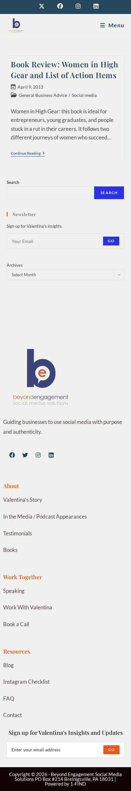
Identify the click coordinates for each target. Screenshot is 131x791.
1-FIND (78, 784)
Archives (15, 265)
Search (13, 182)
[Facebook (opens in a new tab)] (60, 6)
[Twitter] (25, 455)
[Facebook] (12, 455)
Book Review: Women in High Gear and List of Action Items (64, 69)
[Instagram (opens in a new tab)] (78, 6)
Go (111, 240)
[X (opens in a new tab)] (41, 6)
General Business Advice (43, 95)
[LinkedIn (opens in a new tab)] (93, 6)
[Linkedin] (51, 455)
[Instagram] (38, 455)
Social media (84, 95)
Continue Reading (28, 153)
